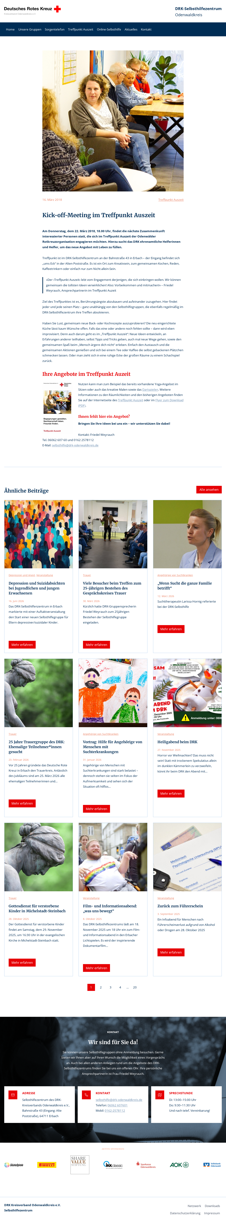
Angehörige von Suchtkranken (175, 575)
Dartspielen (150, 389)
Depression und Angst (22, 575)
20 (135, 987)
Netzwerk (194, 1206)
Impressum (212, 1213)
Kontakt (146, 29)
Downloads (212, 1206)
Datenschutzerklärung (185, 1213)
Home (10, 29)
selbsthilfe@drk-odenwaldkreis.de (75, 445)
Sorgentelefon (54, 29)
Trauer (87, 575)
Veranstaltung (44, 575)
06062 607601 (118, 1105)
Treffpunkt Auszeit (80, 29)
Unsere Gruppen (29, 29)
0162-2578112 (115, 1110)
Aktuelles (131, 29)
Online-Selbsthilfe (109, 29)
